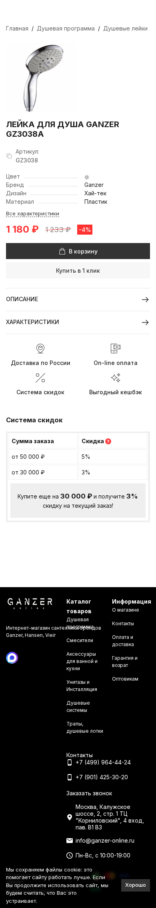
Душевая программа (66, 28)
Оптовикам (125, 679)
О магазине (125, 610)
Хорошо (135, 885)
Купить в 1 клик (78, 270)
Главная (17, 28)
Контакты (123, 623)
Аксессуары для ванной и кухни (82, 661)
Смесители (79, 640)
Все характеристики (32, 213)
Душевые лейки (125, 28)
